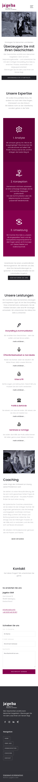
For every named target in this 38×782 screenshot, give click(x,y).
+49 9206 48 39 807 (10, 612)
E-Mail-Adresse (8, 639)
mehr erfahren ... (19, 341)
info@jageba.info (9, 610)
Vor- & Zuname (8, 629)
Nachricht (6, 649)
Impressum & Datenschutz (13, 775)
